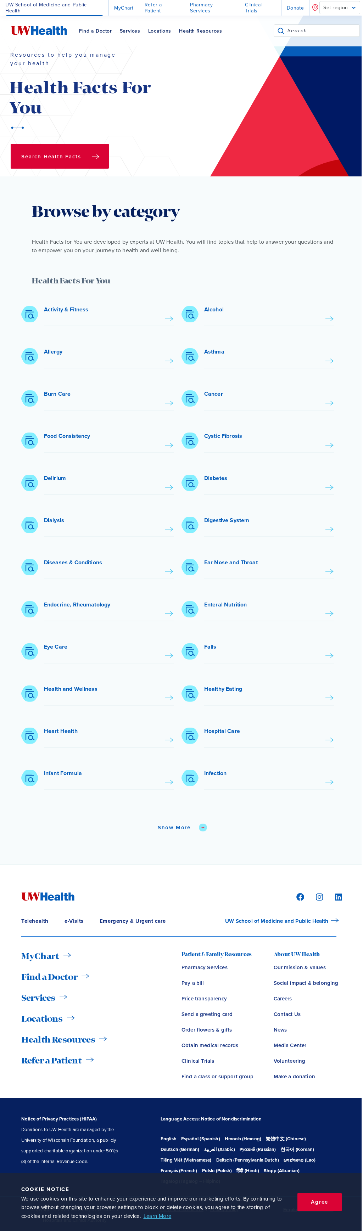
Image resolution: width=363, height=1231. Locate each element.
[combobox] (323, 30)
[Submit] (280, 30)
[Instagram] (318, 896)
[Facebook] (299, 896)
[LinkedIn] (335, 896)
